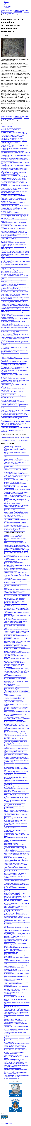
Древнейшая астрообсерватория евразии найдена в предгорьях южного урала (14, 191)
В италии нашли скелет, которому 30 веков (15, 817)
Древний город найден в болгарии (13, 738)
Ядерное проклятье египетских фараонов (15, 810)
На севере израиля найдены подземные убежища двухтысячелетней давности (17, 948)
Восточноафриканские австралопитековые (12, 135)
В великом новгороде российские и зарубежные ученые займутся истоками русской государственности (14, 210)
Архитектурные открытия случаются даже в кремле (15, 305)
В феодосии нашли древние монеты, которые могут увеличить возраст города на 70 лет (16, 707)
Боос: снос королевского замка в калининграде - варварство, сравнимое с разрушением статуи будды (15, 413)
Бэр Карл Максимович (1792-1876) (10, 174)
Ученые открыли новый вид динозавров (15, 880)
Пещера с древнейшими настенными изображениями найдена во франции (14, 1060)
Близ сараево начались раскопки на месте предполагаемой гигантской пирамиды (15, 882)
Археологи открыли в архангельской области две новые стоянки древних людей (14, 350)
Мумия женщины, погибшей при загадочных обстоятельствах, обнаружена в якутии (16, 646)
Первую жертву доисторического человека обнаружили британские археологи (15, 750)
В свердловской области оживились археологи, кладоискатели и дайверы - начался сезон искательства (13, 386)
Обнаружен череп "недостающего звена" (15, 920)
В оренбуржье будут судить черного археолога (13, 179)
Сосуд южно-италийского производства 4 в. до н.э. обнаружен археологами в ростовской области (16, 673)
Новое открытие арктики (10, 953)
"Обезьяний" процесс (9, 995)
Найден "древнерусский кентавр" (13, 622)
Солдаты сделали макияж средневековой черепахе (14, 341)
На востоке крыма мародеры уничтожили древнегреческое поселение (12, 392)
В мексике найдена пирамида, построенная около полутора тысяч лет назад (15, 894)
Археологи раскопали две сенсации (13, 720)
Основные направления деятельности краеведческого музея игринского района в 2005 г (15, 307)
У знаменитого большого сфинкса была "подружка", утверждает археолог (14, 699)
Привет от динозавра (9, 946)
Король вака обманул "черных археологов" (15, 847)
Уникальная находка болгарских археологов (16, 639)
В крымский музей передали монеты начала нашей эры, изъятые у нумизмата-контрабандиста (14, 416)
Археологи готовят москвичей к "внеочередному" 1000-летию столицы (14, 530)
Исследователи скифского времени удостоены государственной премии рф (13, 302)
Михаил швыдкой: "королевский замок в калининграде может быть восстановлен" (12, 273)
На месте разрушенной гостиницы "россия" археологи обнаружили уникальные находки (16, 551)
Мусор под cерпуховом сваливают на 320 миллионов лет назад (15, 477)
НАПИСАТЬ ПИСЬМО (7, 1123)
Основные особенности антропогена (11, 128)
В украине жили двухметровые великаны (15, 568)
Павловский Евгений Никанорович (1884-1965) (14, 176)
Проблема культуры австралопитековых (11, 136)
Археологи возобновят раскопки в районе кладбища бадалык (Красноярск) (15, 865)
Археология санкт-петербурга (9, 333)
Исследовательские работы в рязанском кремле (13, 259)
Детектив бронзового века (11, 871)
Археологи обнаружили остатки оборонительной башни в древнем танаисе (15, 696)
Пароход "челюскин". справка (12, 503)
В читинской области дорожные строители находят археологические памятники (15, 237)
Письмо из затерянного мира (8, 357)
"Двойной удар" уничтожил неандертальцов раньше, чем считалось (16, 1027)
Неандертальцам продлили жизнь (13, 536)
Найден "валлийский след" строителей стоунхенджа (15, 251)
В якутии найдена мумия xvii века (13, 651)
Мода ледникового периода (11, 1078)
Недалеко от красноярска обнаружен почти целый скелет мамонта (15, 826)
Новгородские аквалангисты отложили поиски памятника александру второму (13, 284)
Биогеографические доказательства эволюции (13, 172)
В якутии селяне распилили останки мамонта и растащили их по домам (17, 570)
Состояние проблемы (6, 126)
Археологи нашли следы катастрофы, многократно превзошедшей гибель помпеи (16, 997)
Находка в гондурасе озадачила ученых (14, 564)
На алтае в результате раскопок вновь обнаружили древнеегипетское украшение (14, 189)
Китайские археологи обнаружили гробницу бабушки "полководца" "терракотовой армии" (16, 669)
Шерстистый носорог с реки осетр (10, 212)
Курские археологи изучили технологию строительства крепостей (15, 633)
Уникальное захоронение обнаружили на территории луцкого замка (15, 462)
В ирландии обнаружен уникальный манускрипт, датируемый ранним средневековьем (14, 665)
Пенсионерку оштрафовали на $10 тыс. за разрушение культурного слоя (15, 990)
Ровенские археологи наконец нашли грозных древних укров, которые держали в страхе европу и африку (16, 830)
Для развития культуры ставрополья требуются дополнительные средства (13, 313)
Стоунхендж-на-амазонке (7, 394)
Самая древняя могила (10, 765)
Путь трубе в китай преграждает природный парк (14, 408)
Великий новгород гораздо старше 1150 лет (16, 638)
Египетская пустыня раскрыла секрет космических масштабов (14, 968)
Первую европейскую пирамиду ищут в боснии (17, 448)
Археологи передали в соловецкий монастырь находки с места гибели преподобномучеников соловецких (16, 854)
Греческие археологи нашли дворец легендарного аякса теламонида (13, 909)
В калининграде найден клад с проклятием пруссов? (15, 304)
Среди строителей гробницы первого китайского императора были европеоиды (15, 702)
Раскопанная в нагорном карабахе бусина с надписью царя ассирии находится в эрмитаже (15, 186)
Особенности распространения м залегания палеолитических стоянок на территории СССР (14, 133)
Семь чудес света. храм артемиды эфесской (15, 511)
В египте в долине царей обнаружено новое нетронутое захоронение (16, 1050)
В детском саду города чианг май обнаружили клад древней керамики (16, 812)
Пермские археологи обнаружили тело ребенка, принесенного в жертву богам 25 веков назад (17, 690)
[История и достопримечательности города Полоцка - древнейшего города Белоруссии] (15, 1111)
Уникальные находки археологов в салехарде (13, 378)
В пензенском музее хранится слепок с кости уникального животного (16, 1065)
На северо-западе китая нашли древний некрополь (14, 404)
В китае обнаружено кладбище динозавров (15, 579)
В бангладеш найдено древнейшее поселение (16, 939)
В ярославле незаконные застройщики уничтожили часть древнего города (14, 803)
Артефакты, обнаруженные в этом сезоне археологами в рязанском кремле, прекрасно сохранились (16, 678)
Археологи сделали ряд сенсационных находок (16, 1043)
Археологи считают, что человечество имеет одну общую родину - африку (16, 514)
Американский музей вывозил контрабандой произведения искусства (13, 217)
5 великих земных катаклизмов (12, 446)
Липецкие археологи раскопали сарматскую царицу (15, 214)
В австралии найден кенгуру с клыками (15, 731)
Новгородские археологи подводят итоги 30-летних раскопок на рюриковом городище (15, 206)
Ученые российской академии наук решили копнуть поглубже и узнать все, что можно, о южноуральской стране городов (15, 254)
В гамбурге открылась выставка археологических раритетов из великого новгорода (14, 330)
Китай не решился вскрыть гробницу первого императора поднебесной (16, 1030)
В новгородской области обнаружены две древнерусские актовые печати (15, 543)
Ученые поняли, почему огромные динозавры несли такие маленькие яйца (16, 1075)
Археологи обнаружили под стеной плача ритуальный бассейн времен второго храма (15, 740)
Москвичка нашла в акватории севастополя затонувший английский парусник (16, 493)
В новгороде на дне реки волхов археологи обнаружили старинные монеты (15, 795)
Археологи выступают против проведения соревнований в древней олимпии (12, 402)
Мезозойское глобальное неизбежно (13, 479)
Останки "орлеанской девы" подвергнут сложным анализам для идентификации (15, 1047)
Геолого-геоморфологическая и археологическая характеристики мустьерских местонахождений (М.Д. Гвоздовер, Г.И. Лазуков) (15, 159)
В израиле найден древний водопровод (14, 598)
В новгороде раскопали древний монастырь (12, 228)
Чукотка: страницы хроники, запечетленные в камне (15, 337)
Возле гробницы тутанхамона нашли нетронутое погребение (14, 1053)
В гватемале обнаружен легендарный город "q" (13, 198)
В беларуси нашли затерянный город (14, 541)
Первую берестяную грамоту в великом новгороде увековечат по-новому (14, 591)
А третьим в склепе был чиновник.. (13, 724)
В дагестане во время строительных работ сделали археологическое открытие (15, 915)
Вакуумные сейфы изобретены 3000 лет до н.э (16, 460)
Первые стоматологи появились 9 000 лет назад (17, 896)
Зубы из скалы (8, 578)
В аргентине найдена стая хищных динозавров (16, 879)
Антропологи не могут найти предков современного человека (14, 601)
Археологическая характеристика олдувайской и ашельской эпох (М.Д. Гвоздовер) (14, 141)
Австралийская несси (9, 684)
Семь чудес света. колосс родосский (13, 472)
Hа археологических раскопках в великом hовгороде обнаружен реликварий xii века (15, 620)
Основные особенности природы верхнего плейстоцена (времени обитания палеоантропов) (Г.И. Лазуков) (15, 152)
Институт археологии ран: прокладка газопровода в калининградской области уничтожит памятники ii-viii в (15, 327)
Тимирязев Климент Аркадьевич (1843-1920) (13, 178)
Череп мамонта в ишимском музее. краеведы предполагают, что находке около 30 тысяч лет (16, 758)
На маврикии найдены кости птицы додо (15, 767)
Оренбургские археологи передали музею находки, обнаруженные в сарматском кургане (16, 573)
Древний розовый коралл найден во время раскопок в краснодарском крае (15, 838)
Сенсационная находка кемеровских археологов (17, 851)
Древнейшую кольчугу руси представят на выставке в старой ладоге (15, 951)
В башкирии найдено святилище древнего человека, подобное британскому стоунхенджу (15, 380)
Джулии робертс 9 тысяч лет (8, 249)
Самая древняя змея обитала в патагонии (15, 867)
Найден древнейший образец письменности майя (14, 440)
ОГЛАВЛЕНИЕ (18, 118)
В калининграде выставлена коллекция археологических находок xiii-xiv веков (14, 624)
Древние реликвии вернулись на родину (15, 808)
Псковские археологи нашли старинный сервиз (13, 363)
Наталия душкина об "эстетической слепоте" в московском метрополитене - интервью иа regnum (14, 290)
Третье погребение (6, 377)
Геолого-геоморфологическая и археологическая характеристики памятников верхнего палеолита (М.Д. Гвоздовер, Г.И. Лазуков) (14, 169)
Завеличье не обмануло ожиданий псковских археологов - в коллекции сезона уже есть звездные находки (16, 777)
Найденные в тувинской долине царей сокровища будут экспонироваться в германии (16, 792)
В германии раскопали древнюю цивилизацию (16, 526)
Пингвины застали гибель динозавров (14, 887)
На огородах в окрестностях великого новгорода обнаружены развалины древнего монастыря (14, 230)
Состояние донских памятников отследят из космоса (15, 215)
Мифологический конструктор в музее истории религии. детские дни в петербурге (17, 458)
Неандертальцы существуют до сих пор (14, 528)
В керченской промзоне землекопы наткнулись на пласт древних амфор (16, 869)
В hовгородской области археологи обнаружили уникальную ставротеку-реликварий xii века (17, 607)
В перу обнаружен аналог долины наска (15, 495)
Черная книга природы (7, 383)
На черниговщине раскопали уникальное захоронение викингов (15, 484)
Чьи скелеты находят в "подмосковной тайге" (13, 242)
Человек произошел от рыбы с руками (14, 897)
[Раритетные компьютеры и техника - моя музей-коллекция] (15, 1096)
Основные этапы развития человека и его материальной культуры (12, 130)
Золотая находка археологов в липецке (11, 194)
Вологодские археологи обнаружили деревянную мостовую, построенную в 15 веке (14, 399)
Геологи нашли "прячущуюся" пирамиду (15, 863)
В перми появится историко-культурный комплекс (14, 300)
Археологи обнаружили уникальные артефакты (14, 361)
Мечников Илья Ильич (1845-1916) (10, 175)
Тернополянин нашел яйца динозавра (14, 599)
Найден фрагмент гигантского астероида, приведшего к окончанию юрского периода (15, 845)
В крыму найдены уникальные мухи (14, 1045)
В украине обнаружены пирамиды (13, 562)
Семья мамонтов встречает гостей (10, 282)
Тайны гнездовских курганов (9, 373)
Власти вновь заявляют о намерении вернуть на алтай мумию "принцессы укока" (17, 934)
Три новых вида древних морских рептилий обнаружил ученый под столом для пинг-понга (16, 474)
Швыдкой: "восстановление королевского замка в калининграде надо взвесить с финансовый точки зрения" (14, 277)
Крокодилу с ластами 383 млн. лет (13, 899)
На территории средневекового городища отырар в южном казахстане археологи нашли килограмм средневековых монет (16, 524)
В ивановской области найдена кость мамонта (16, 818)
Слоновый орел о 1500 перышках (13, 535)
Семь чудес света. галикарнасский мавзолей (13, 345)
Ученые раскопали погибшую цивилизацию (16, 1012)
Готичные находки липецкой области (14, 717)
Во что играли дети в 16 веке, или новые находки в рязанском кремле (15, 722)
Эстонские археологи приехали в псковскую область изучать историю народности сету (15, 287)
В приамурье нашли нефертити (12, 1068)
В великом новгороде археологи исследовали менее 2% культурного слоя (16, 687)
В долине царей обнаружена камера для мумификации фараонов (14, 937)
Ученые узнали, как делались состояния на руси (17, 589)
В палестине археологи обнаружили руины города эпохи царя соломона (15, 906)
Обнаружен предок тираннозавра (13, 1055)
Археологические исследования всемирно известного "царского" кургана (15, 584)
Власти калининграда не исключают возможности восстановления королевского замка (14, 295)
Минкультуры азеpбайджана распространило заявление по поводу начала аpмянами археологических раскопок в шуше (13, 323)
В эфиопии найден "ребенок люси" (13, 482)
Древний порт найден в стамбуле (13, 675)
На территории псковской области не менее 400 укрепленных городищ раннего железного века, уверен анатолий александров (14, 234)
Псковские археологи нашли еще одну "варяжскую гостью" (14, 508)
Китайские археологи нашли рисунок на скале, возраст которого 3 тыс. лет (16, 1005)
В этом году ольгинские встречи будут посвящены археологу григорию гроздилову (14, 335)
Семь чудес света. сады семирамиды (13, 516)
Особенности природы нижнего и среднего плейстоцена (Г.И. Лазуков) (12, 138)
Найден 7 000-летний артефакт (12, 642)
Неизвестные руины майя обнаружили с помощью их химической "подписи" (15, 1021)
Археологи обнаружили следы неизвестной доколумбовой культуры (16, 560)
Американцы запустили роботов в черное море (16, 718)
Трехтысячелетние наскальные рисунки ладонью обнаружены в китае (14, 1018)
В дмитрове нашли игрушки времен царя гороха (17, 641)
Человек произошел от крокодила (13, 891)
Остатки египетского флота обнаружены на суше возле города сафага (16, 1073)
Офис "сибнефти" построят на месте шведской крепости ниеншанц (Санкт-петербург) (16, 912)
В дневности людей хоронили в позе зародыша (13, 355)
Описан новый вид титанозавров (13, 644)
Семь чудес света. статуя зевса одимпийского (16, 468)
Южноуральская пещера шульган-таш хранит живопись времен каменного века (13, 203)
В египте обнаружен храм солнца (10, 426)
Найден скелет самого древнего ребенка (15, 499)
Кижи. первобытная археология (9, 292)
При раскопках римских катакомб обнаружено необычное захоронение (13, 396)
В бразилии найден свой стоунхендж (14, 833)
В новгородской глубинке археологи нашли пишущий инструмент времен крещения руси (15, 368)
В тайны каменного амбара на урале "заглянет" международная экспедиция (13, 270)
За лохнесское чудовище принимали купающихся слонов (14, 979)
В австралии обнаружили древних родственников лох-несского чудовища (14, 662)
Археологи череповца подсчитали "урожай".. (13, 181)
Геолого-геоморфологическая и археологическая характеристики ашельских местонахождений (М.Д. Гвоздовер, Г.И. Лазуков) (15, 145)
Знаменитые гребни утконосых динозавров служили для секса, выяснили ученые (15, 1063)
